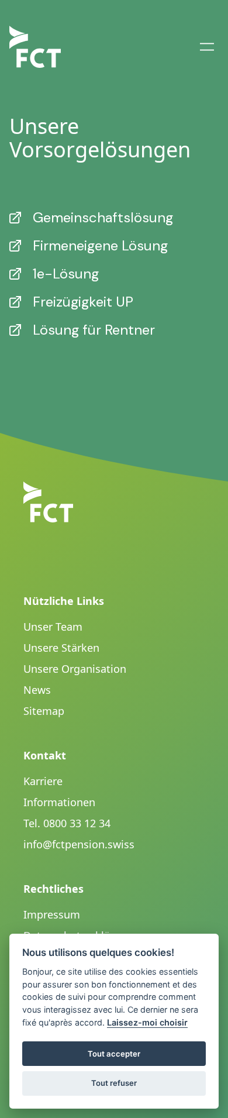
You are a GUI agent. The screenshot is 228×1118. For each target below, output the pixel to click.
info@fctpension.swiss (78, 844)
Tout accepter (114, 1053)
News (37, 690)
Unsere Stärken (61, 648)
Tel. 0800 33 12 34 (66, 823)
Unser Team (52, 627)
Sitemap (43, 711)
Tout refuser (114, 1083)
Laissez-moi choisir (147, 1022)
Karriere (43, 781)
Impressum (51, 914)
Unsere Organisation (74, 669)
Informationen (59, 802)
